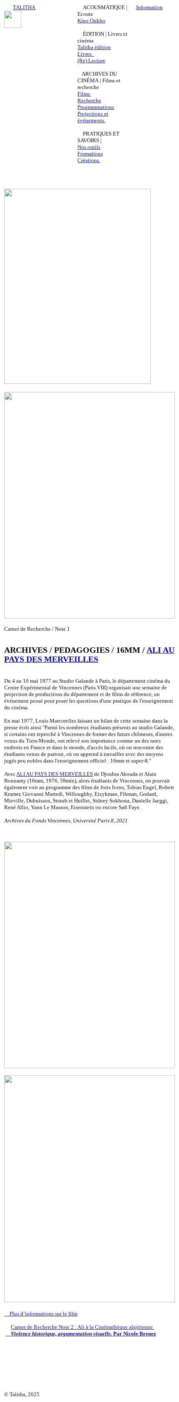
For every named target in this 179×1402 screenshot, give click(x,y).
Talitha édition (94, 47)
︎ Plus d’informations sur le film (40, 1314)
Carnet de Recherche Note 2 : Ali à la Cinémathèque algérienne (82, 1327)
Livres (85, 54)
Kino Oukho (91, 20)
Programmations (95, 107)
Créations (88, 160)
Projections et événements (92, 117)
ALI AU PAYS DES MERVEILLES (89, 655)
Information (149, 7)
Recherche (89, 100)
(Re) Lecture (91, 60)
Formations (90, 154)
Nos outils (88, 147)
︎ (8, 1333)
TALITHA (24, 7)
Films (84, 94)
